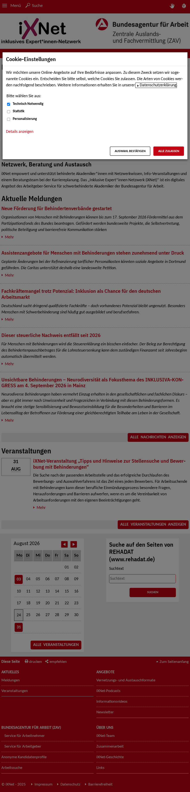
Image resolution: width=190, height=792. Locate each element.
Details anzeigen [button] (19, 132)
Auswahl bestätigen (130, 151)
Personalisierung (25, 119)
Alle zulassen (168, 151)
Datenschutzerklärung (158, 85)
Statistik (18, 111)
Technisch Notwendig (28, 104)
